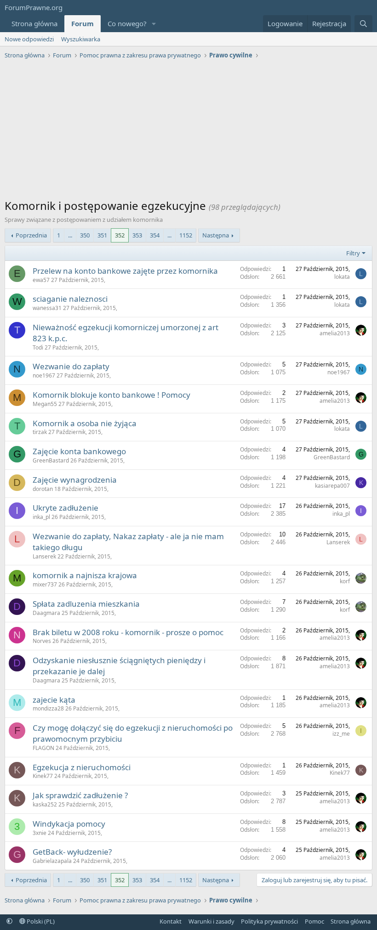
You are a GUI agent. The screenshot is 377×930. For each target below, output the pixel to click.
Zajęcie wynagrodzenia (75, 479)
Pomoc (314, 921)
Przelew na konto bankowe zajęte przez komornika (125, 270)
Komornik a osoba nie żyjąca (85, 423)
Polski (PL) (40, 921)
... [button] (70, 235)
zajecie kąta (54, 699)
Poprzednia (31, 235)
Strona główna (34, 23)
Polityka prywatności (269, 921)
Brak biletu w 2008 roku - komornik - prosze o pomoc (128, 632)
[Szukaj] (363, 23)
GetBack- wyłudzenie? (72, 851)
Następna (215, 235)
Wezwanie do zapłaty (71, 366)
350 (85, 235)
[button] (154, 23)
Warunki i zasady (211, 921)
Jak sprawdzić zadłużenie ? (80, 795)
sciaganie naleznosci (70, 298)
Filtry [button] (353, 253)
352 (120, 235)
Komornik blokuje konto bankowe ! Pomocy (111, 394)
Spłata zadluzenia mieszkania (86, 603)
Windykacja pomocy (69, 823)
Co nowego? (127, 23)
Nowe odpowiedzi (29, 39)
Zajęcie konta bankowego (79, 451)
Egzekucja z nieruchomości (82, 767)
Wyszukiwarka (80, 39)
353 (137, 235)
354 (155, 235)
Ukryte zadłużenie (65, 507)
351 (102, 235)
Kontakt (171, 921)
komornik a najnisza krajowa (85, 575)
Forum (82, 23)
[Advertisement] (188, 131)
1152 (185, 235)
